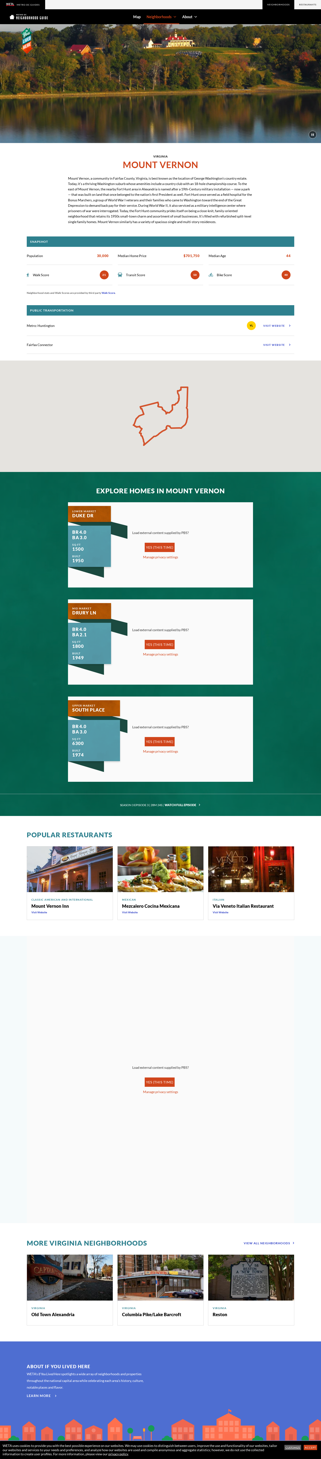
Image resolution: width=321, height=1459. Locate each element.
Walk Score (108, 292)
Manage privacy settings (160, 557)
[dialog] (160, 1450)
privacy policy (118, 1454)
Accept (310, 1447)
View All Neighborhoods (267, 1243)
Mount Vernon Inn (50, 906)
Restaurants (307, 4)
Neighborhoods (278, 4)
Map (137, 16)
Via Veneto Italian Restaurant (243, 906)
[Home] (28, 16)
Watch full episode (180, 805)
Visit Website (39, 912)
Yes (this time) (159, 547)
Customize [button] (293, 1447)
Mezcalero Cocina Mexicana (151, 906)
